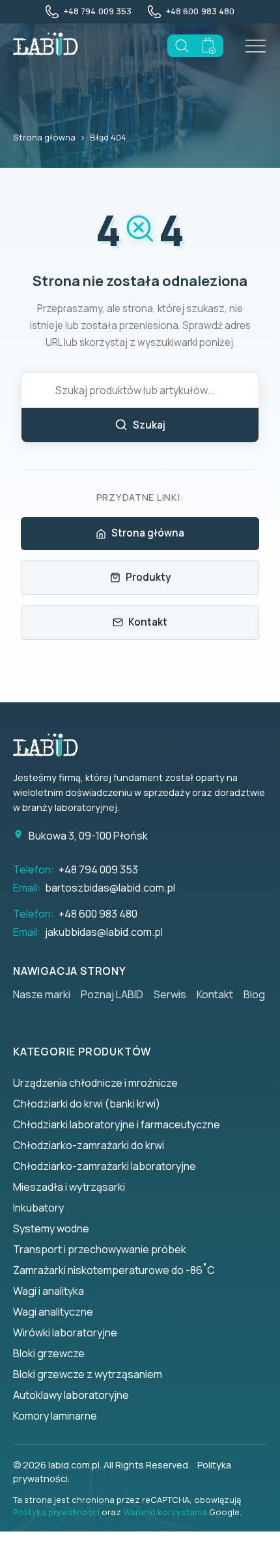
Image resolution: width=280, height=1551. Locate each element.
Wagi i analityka (48, 1291)
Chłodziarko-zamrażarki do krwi (88, 1145)
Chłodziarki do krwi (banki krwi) (86, 1103)
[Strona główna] (52, 745)
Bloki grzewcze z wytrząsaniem (87, 1374)
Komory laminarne (55, 1416)
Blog (254, 994)
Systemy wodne (51, 1228)
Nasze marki (41, 994)
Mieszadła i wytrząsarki (69, 1187)
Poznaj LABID (112, 994)
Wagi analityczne (53, 1312)
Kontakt (147, 622)
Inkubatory (38, 1207)
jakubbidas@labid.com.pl (104, 932)
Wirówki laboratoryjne (65, 1332)
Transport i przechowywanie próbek (99, 1249)
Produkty (148, 577)
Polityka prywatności (56, 1512)
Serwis (170, 994)
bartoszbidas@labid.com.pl (110, 888)
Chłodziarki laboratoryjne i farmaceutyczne (116, 1124)
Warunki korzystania (165, 1512)
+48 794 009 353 (98, 869)
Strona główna (44, 137)
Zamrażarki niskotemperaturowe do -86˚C (114, 1270)
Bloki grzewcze (49, 1353)
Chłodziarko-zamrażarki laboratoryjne (104, 1166)
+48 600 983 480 (98, 914)
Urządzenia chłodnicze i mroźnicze (95, 1083)
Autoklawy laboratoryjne (71, 1395)
